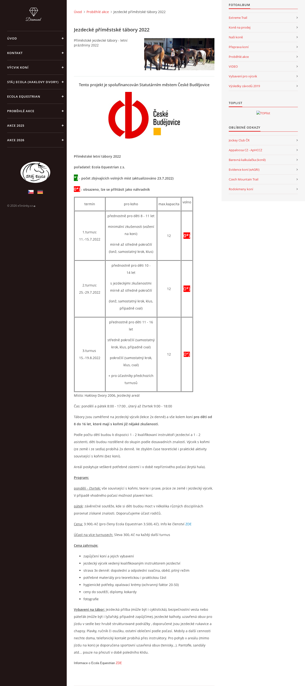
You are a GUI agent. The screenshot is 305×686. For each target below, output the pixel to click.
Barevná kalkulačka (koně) (247, 160)
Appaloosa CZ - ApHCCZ (245, 150)
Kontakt (15, 53)
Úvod (12, 38)
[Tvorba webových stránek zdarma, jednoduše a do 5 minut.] (34, 206)
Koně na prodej (239, 27)
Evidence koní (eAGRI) (244, 169)
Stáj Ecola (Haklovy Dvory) (33, 82)
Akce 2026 (15, 140)
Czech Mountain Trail (243, 179)
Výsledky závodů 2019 (244, 86)
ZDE (188, 524)
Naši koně (236, 37)
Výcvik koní (18, 67)
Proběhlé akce (20, 111)
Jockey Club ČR (239, 140)
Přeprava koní (239, 47)
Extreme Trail (238, 17)
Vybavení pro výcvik (243, 76)
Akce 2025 (15, 125)
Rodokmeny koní (241, 189)
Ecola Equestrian (23, 96)
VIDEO (233, 66)
